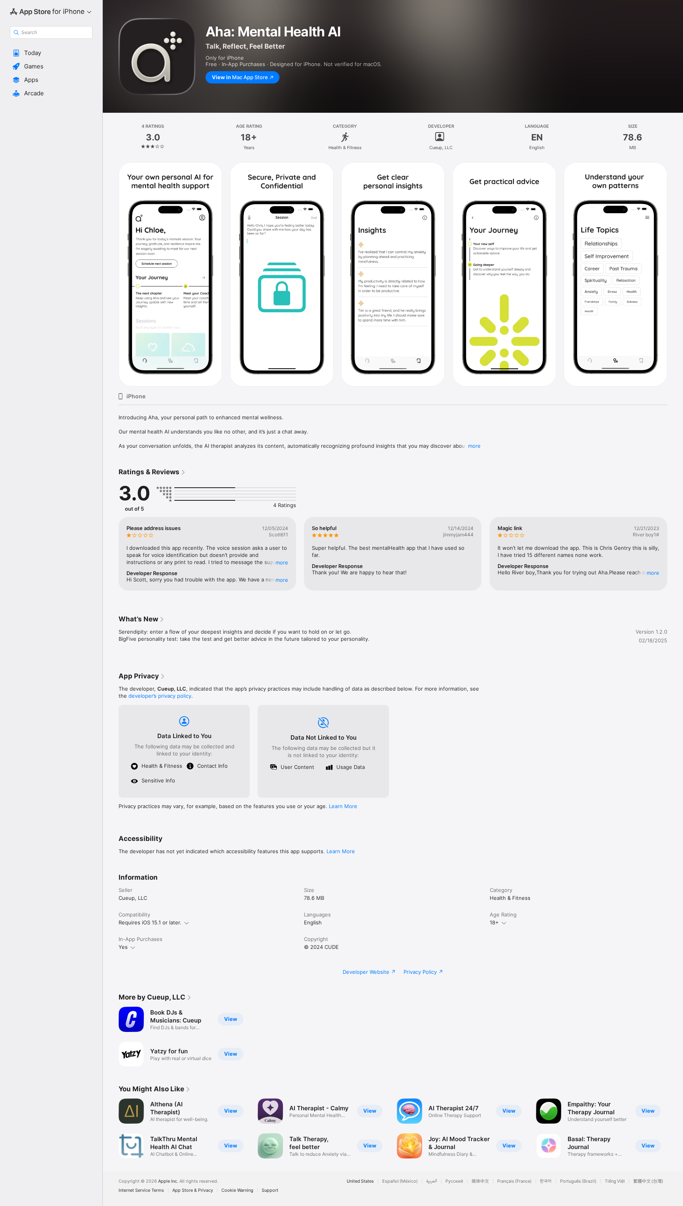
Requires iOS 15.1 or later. (150, 922)
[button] (51, 53)
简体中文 (480, 1181)
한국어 (546, 1181)
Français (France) (514, 1181)
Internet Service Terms (141, 1190)
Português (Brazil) (578, 1181)
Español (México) (400, 1181)
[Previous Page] (110, 274)
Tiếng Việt (615, 1181)
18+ (494, 922)
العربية (431, 1181)
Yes (123, 947)
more (474, 446)
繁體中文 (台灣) (648, 1181)
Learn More (343, 806)
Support (270, 1190)
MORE (281, 562)
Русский (454, 1181)
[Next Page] (675, 274)
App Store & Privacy (192, 1190)
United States (360, 1181)
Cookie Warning (237, 1190)
